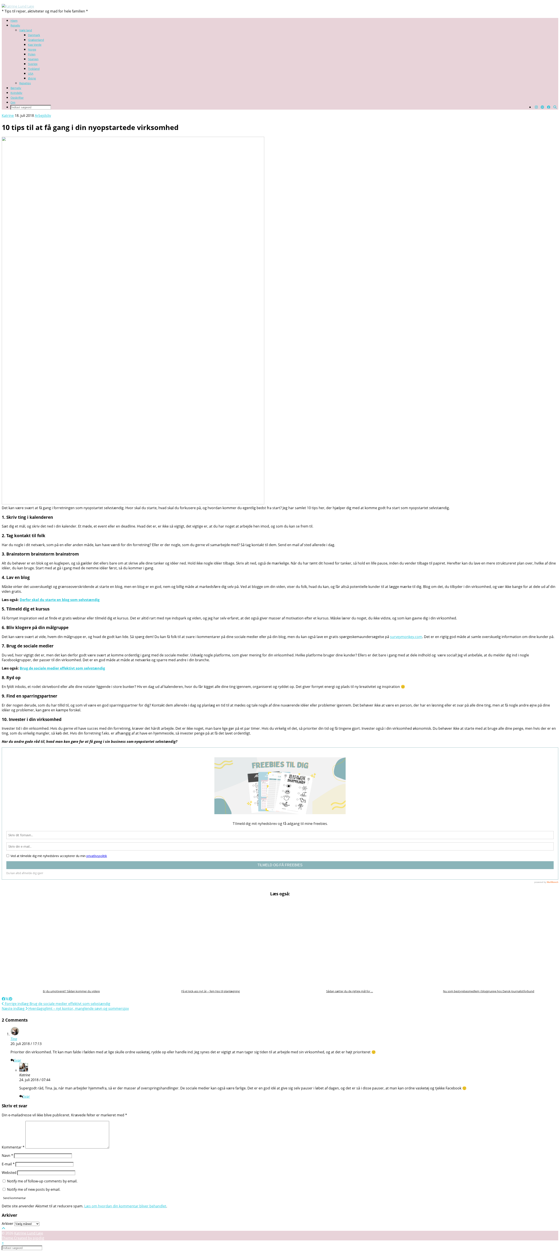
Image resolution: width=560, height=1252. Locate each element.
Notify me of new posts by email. (33, 1189)
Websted (9, 1172)
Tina (13, 1038)
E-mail (8, 1164)
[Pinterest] (542, 107)
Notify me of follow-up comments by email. (42, 1181)
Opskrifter (17, 98)
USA (30, 73)
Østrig (32, 78)
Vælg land (25, 30)
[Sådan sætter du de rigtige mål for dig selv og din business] (349, 943)
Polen (31, 54)
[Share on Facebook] (3, 998)
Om (12, 102)
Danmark (34, 35)
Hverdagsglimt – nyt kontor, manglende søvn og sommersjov (65, 1008)
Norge (32, 49)
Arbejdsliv (43, 115)
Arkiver (7, 1223)
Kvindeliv (16, 93)
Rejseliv (15, 25)
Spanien (33, 59)
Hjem (14, 21)
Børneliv (15, 88)
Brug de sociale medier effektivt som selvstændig (62, 668)
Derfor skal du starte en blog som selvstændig (60, 599)
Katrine (8, 115)
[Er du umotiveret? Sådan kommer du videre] (71, 943)
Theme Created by (23, 1238)
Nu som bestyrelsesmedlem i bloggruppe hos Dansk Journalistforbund (488, 991)
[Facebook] (548, 107)
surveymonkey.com (406, 636)
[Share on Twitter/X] (7, 998)
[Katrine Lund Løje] (18, 6)
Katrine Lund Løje (28, 1233)
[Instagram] (536, 107)
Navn (7, 1155)
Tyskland (34, 69)
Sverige (32, 64)
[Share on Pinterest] (10, 998)
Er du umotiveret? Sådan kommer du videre (71, 991)
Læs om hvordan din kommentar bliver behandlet (125, 1206)
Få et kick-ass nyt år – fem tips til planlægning (210, 991)
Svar (17, 1060)
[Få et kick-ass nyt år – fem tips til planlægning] (210, 943)
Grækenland (36, 40)
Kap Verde (34, 45)
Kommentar (13, 1147)
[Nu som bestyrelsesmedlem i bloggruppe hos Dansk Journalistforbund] (489, 943)
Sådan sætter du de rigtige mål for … (349, 991)
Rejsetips (25, 83)
